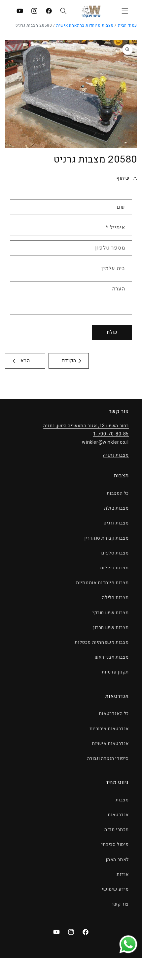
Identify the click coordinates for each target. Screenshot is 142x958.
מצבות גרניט (116, 523)
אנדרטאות (118, 814)
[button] (125, 11)
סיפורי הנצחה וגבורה (108, 758)
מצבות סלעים (115, 553)
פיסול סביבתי (115, 844)
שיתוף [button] (122, 178)
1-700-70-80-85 (111, 434)
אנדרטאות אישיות (110, 743)
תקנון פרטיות (115, 672)
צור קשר (120, 904)
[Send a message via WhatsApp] (128, 944)
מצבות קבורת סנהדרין (106, 538)
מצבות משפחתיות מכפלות (102, 642)
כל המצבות (118, 493)
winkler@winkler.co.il (105, 442)
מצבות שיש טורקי (110, 612)
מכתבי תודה (116, 829)
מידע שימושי (115, 889)
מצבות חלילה (115, 597)
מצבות (122, 799)
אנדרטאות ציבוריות (109, 728)
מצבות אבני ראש (112, 657)
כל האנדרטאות (114, 713)
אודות (123, 874)
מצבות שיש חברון (111, 627)
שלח (112, 332)
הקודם (68, 360)
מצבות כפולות (114, 567)
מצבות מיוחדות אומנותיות (102, 582)
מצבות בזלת (116, 508)
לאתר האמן (117, 859)
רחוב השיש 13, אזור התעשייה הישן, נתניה (86, 425)
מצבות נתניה (116, 455)
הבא (25, 360)
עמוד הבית (127, 25)
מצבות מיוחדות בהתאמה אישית (85, 25)
